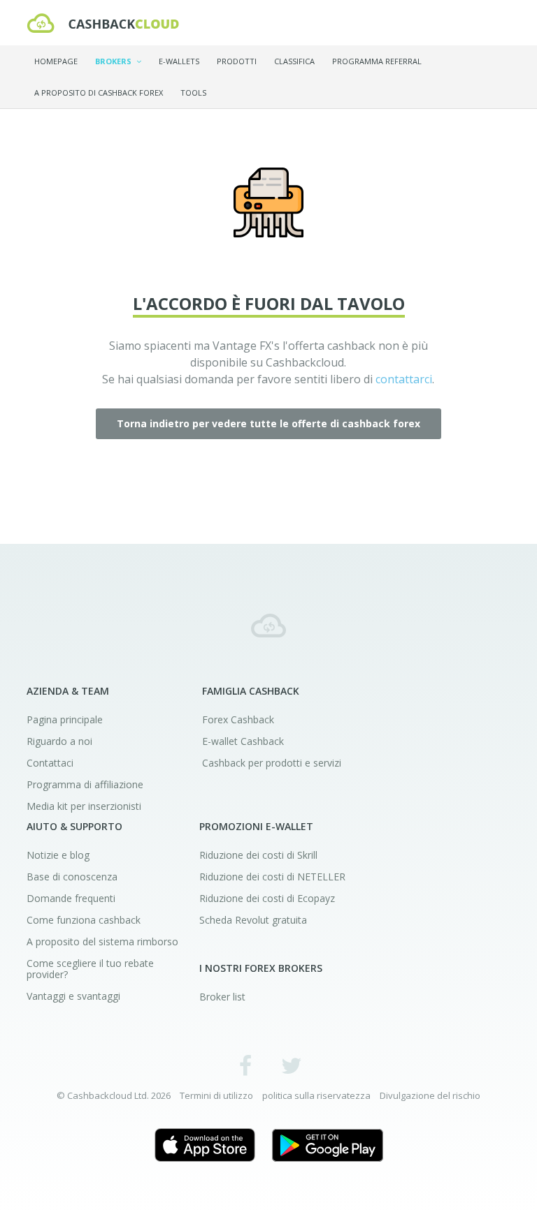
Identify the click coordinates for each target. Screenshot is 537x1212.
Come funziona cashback (84, 919)
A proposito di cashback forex (98, 92)
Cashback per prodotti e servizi (271, 762)
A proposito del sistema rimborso (102, 941)
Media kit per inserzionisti (84, 806)
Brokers (114, 61)
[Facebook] (245, 1065)
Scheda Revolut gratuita (253, 919)
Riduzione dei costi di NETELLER (272, 876)
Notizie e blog (58, 855)
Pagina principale (65, 719)
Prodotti (237, 61)
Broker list (222, 996)
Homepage (56, 61)
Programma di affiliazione (85, 784)
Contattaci (50, 762)
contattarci (403, 379)
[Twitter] (291, 1065)
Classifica (294, 61)
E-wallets (179, 61)
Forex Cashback (238, 719)
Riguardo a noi (59, 741)
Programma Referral (377, 61)
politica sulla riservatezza (316, 1095)
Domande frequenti (71, 898)
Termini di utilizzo (216, 1095)
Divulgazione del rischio (430, 1095)
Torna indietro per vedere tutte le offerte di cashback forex (268, 423)
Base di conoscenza (72, 876)
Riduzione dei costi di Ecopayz (267, 898)
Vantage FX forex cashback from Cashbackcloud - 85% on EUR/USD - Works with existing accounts (103, 23)
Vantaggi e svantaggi (73, 996)
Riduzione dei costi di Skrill (258, 855)
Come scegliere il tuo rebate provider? (90, 968)
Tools (193, 92)
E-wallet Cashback (243, 741)
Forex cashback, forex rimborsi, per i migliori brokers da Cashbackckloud (268, 625)
